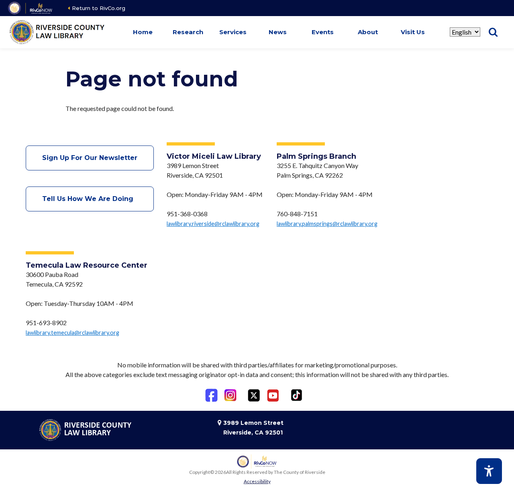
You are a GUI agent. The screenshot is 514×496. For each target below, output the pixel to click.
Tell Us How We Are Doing (89, 199)
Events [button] (323, 32)
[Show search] (493, 32)
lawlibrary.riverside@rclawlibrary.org (213, 223)
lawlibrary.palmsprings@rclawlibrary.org (327, 223)
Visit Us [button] (413, 32)
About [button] (368, 32)
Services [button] (233, 32)
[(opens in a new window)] (30, 8)
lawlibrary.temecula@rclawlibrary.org (72, 332)
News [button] (278, 32)
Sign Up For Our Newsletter (89, 158)
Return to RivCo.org (98, 8)
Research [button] (188, 32)
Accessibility (257, 481)
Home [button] (143, 32)
